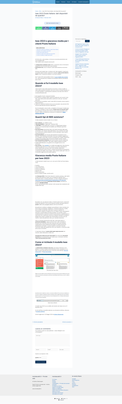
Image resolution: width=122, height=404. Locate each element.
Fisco (73, 381)
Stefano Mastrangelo (58, 314)
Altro (73, 386)
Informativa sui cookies (57, 394)
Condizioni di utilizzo (57, 386)
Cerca (87, 41)
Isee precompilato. (47, 251)
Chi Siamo (74, 1)
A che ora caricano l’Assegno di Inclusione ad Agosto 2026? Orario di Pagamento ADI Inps (82, 51)
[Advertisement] (52, 35)
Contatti (54, 382)
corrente (47, 145)
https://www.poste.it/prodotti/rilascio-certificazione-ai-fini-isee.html (50, 180)
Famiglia (74, 378)
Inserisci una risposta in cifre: (41, 353)
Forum (68, 1)
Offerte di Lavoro (56, 391)
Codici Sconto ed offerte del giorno (60, 390)
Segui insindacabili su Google (53, 23)
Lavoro (73, 382)
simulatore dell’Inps (40, 311)
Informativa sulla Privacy (57, 392)
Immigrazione (75, 385)
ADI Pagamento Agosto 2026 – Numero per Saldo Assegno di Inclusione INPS (82, 46)
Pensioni (63, 1)
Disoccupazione (75, 380)
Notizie (57, 1)
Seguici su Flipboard (56, 388)
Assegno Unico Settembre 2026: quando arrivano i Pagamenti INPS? (81, 55)
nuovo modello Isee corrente (61, 77)
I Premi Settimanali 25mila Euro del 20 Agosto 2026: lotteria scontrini (82, 60)
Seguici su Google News (57, 387)
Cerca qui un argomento (80, 39)
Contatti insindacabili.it (83, 1)
